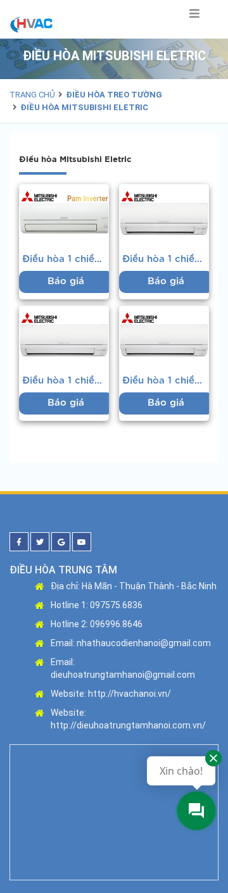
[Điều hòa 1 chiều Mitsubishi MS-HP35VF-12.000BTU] (64, 335)
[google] (60, 541)
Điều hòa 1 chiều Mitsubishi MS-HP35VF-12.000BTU (65, 380)
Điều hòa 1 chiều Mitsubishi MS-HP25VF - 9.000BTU (165, 380)
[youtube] (81, 541)
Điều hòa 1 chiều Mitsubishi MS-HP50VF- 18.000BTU (165, 259)
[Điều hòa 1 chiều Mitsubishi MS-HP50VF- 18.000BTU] (164, 213)
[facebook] (19, 541)
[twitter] (39, 541)
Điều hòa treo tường (114, 94)
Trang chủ (32, 94)
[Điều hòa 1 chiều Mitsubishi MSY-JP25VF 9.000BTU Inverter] (64, 213)
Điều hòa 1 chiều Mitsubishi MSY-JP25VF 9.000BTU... (65, 259)
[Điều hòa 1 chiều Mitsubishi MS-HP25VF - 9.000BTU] (164, 335)
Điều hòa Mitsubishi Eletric (84, 107)
